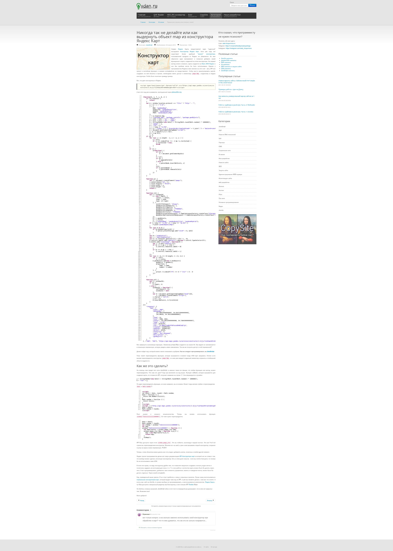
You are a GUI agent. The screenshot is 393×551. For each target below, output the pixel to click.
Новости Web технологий (227, 134)
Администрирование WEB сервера (230, 174)
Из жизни (222, 154)
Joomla (221, 210)
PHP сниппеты (226, 62)
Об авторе (214, 547)
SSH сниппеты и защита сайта (231, 66)
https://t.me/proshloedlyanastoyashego (238, 46)
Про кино (222, 198)
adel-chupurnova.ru (229, 43)
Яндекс (180, 49)
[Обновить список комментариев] (151, 510)
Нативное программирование (229, 202)
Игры (220, 194)
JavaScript (149, 45)
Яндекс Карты (210, 482)
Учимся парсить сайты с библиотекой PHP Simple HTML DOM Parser (237, 82)
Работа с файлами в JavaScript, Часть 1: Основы (236, 112)
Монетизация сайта (225, 178)
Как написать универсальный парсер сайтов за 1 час (236, 97)
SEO (220, 166)
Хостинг (221, 190)
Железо (221, 186)
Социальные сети (225, 150)
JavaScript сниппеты (228, 71)
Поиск (232, 2)
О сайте (206, 547)
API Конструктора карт (187, 456)
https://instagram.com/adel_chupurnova (239, 48)
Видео (221, 206)
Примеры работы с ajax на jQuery (231, 89)
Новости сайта (223, 162)
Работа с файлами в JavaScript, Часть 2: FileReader (237, 105)
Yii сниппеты (225, 64)
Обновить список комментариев (151, 527)
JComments (212, 530)
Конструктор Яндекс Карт (189, 51)
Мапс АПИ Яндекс (208, 64)
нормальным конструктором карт (148, 480)
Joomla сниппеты (227, 58)
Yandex (191, 484)
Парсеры (222, 142)
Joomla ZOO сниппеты (228, 60)
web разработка (224, 182)
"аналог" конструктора (206, 54)
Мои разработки (224, 158)
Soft (220, 138)
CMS (220, 146)
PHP (220, 130)
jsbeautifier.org (176, 92)
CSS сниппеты (226, 68)
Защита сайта (223, 170)
